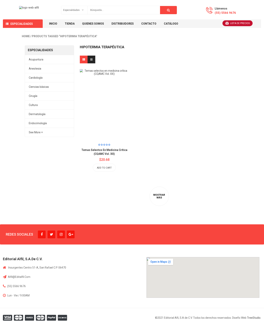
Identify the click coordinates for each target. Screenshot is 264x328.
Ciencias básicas (39, 86)
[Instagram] (61, 234)
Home (26, 36)
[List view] (91, 59)
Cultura (33, 105)
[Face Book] (42, 234)
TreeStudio (254, 317)
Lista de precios (240, 23)
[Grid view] (84, 59)
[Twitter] (51, 234)
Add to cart (104, 167)
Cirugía (33, 95)
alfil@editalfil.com (19, 276)
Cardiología (36, 77)
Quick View (113, 97)
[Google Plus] (71, 234)
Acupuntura (36, 59)
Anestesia (35, 68)
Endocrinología (38, 123)
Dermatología (37, 114)
